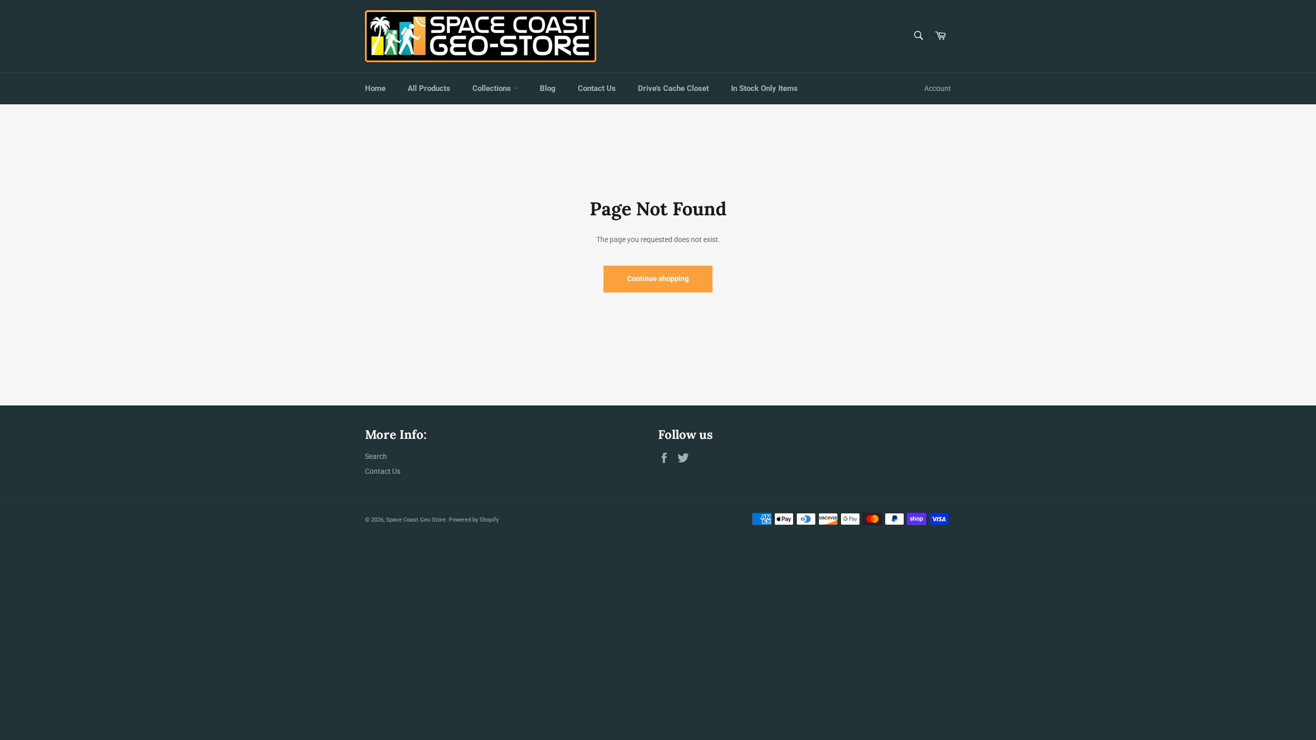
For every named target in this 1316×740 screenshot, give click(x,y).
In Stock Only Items (764, 88)
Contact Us (597, 88)
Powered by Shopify (474, 519)
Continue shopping (658, 278)
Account (937, 88)
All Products (429, 88)
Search (376, 456)
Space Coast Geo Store (416, 519)
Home (375, 88)
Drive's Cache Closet (673, 88)
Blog (548, 88)
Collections (492, 88)
